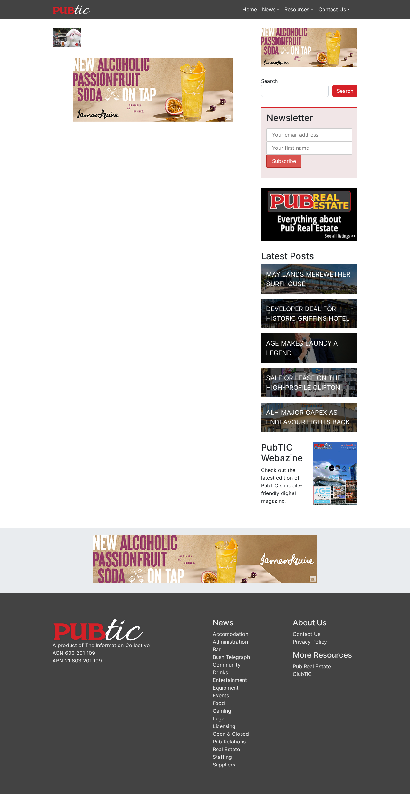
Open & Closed (231, 734)
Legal (219, 718)
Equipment (226, 688)
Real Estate (226, 749)
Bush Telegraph (231, 657)
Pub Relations (229, 741)
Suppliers (224, 764)
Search (269, 81)
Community (227, 665)
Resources (296, 9)
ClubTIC (302, 674)
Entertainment (230, 680)
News (268, 9)
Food (219, 703)
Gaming (222, 711)
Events (221, 695)
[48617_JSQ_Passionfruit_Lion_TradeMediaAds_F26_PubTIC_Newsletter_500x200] (153, 89)
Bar (217, 649)
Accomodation (230, 634)
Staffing (222, 757)
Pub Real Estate (312, 666)
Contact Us (332, 9)
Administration (230, 641)
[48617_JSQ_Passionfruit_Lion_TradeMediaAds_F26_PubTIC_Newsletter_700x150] (205, 559)
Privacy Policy (310, 641)
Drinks (220, 672)
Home (249, 9)
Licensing (224, 726)
